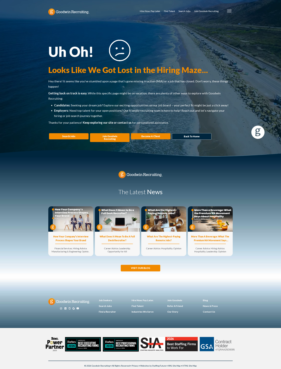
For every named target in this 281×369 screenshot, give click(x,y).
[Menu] (229, 11)
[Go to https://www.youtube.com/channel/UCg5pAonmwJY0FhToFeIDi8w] (78, 308)
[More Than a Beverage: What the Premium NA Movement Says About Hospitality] (210, 218)
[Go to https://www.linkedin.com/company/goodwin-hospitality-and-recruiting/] (65, 308)
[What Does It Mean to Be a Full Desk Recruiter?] (117, 218)
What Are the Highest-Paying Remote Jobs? (163, 238)
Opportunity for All (117, 251)
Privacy (135, 365)
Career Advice (111, 248)
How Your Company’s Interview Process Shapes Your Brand (70, 238)
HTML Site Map (190, 365)
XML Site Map (174, 365)
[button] (140, 268)
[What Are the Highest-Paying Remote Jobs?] (163, 218)
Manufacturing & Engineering (66, 251)
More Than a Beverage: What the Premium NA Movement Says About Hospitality (210, 238)
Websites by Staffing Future (153, 365)
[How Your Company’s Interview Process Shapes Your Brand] (70, 218)
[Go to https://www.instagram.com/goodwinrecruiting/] (61, 308)
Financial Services (63, 248)
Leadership (124, 248)
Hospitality (167, 248)
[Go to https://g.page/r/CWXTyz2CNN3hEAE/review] (73, 308)
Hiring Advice (80, 248)
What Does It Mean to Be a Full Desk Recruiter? (117, 238)
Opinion (86, 251)
